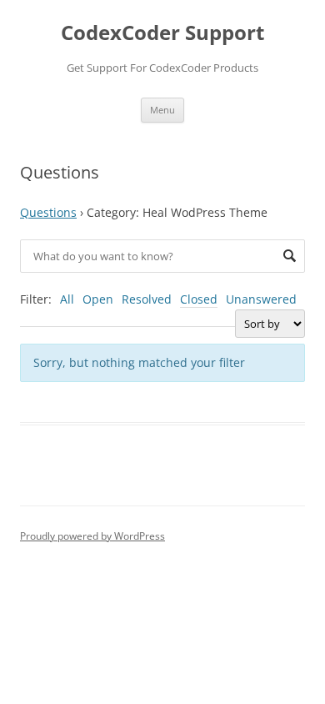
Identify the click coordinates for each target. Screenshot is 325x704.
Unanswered (261, 299)
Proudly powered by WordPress (92, 536)
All (67, 299)
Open (97, 299)
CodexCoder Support (162, 33)
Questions (48, 212)
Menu (162, 109)
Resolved (147, 299)
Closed (199, 299)
